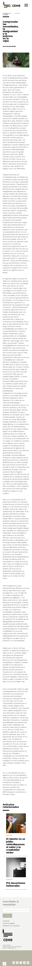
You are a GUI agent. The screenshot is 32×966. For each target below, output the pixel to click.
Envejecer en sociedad (7, 14)
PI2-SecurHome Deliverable (15, 884)
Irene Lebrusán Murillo (9, 46)
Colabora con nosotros (11, 926)
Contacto (6, 921)
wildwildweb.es (11, 948)
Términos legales (9, 923)
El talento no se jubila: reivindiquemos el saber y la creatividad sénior (15, 845)
